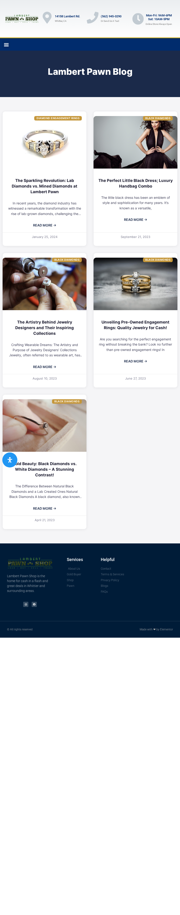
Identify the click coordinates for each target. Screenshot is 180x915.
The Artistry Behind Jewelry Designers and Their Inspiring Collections (44, 328)
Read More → (44, 225)
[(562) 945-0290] (92, 17)
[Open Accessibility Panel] (9, 459)
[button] (6, 44)
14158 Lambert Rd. (67, 16)
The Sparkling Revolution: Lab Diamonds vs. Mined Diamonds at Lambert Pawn (44, 186)
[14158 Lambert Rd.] (47, 17)
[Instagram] (25, 604)
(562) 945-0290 (111, 16)
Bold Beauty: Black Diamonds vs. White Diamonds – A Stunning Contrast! (45, 469)
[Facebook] (34, 604)
